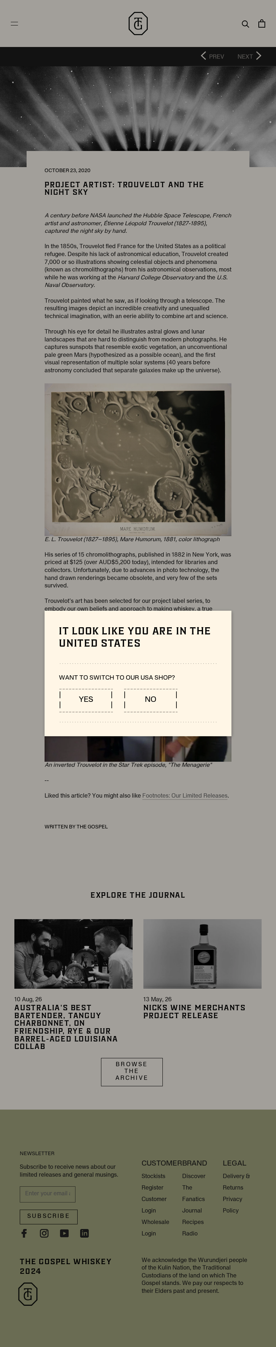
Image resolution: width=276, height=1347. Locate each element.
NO (151, 700)
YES (86, 700)
